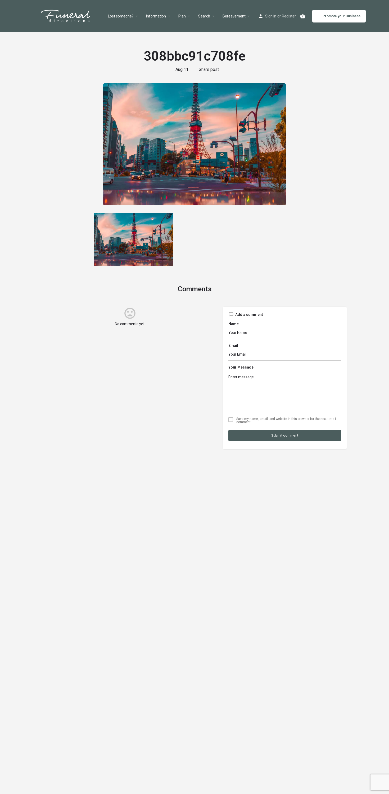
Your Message (241, 367)
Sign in (270, 16)
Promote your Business (341, 16)
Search (204, 16)
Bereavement (234, 16)
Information (156, 16)
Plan (182, 16)
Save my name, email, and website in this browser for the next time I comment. (286, 420)
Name (233, 324)
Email (233, 345)
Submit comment (284, 435)
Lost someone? (121, 16)
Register (289, 16)
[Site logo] (72, 16)
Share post (209, 69)
